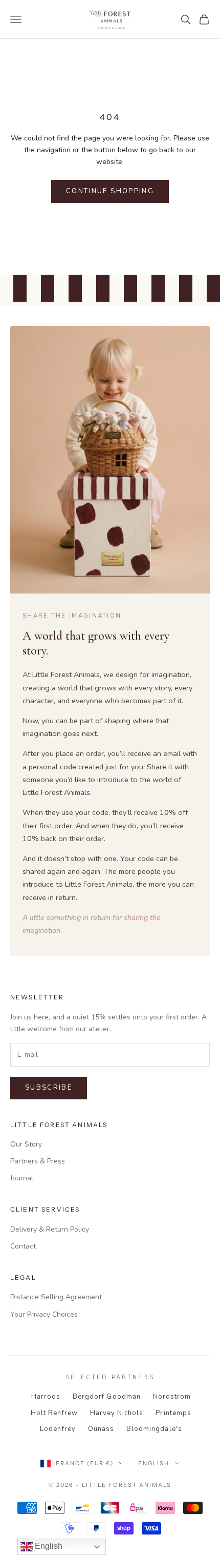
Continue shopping (110, 191)
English (153, 1463)
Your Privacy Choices (44, 1314)
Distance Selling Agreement (56, 1297)
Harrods (45, 1396)
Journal (21, 1178)
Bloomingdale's (154, 1429)
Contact (23, 1246)
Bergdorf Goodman (107, 1396)
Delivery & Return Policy (49, 1229)
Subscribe (48, 1087)
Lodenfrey (57, 1429)
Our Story (26, 1144)
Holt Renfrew (54, 1413)
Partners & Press (37, 1161)
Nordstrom (172, 1396)
